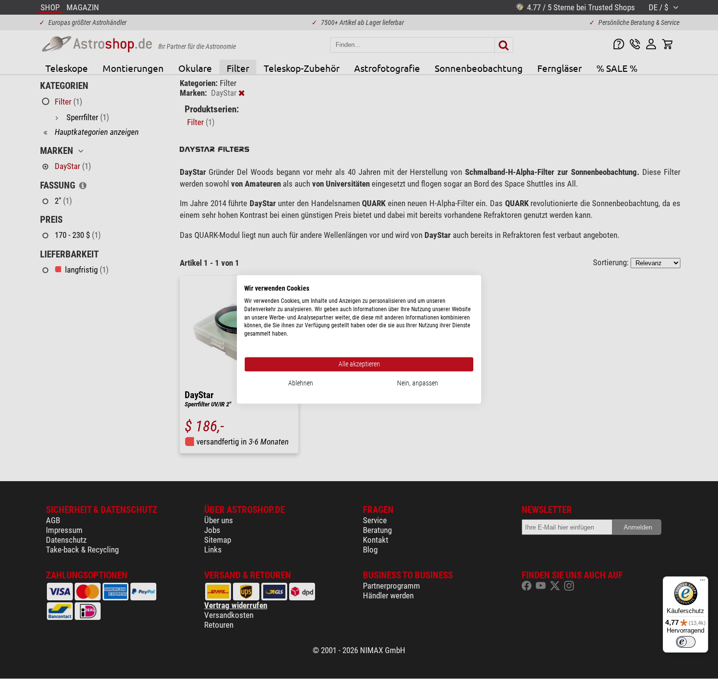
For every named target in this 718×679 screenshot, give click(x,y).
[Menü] (702, 582)
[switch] (686, 642)
